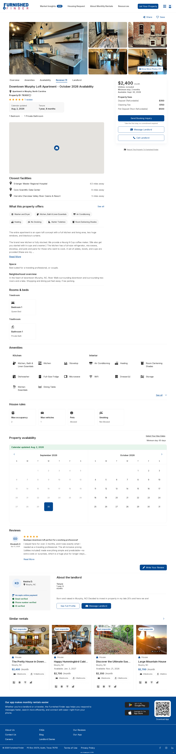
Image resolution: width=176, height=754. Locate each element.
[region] (29, 639)
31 (159, 507)
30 (49, 507)
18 (70, 489)
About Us (10, 730)
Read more (15, 256)
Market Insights (50, 6)
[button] (156, 440)
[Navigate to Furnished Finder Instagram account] (166, 748)
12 (80, 480)
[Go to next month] (162, 454)
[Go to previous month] (14, 454)
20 (17, 498)
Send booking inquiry (141, 118)
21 (27, 498)
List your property (148, 6)
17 (59, 489)
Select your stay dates (155, 436)
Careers (9, 739)
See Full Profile (68, 606)
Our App (77, 734)
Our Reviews (79, 730)
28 (27, 507)
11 (70, 480)
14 (27, 489)
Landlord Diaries (47, 739)
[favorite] (43, 629)
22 (38, 498)
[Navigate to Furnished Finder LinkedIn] (172, 748)
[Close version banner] (173, 752)
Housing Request (76, 6)
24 (59, 498)
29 (38, 507)
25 (70, 498)
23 (49, 498)
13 (17, 489)
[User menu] (166, 6)
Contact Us (10, 734)
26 (80, 498)
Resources (123, 6)
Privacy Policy (88, 748)
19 (81, 489)
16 (48, 489)
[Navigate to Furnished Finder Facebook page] (160, 748)
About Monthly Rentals (101, 6)
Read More (29, 559)
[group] (141, 119)
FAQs (41, 730)
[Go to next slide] (164, 619)
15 (38, 489)
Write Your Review (155, 567)
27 (17, 507)
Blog (41, 734)
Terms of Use (70, 748)
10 (59, 480)
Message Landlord (98, 606)
